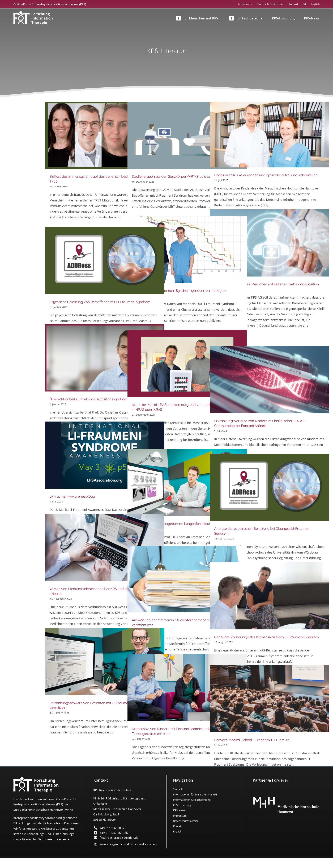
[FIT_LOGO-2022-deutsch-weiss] (33, 13)
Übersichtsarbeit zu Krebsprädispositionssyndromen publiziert (98, 399)
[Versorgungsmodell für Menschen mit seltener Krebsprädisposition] (269, 243)
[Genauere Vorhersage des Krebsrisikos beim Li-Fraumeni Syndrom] (269, 595)
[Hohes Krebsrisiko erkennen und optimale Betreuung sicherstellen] (269, 134)
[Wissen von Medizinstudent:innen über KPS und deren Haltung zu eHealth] (104, 547)
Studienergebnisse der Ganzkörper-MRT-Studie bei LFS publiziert (182, 176)
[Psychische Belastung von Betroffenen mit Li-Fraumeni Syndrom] (104, 260)
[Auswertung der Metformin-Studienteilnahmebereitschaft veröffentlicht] (187, 579)
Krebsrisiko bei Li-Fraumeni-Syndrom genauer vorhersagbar (179, 290)
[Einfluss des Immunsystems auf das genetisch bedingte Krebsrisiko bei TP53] (104, 135)
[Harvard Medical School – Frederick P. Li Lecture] (269, 698)
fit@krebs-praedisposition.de (119, 838)
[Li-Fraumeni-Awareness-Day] (104, 455)
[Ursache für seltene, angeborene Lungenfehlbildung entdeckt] (187, 482)
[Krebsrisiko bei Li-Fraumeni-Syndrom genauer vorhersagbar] (187, 249)
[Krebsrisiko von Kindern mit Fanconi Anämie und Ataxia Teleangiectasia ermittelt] (187, 687)
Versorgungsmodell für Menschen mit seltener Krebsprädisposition (266, 284)
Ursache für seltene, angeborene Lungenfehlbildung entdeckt (180, 523)
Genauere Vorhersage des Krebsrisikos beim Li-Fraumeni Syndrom (266, 637)
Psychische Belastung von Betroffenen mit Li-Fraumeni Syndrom (99, 302)
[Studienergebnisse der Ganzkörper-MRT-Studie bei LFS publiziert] (187, 135)
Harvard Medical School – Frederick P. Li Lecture (251, 740)
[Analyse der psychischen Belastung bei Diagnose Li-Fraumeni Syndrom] (269, 487)
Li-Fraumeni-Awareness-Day (72, 496)
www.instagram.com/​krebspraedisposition (128, 844)
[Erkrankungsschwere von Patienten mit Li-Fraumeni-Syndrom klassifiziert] (104, 661)
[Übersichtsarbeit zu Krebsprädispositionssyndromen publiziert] (104, 357)
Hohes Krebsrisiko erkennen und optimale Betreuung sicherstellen (266, 175)
